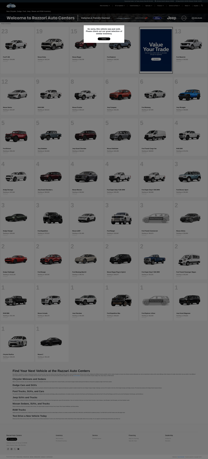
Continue (104, 38)
